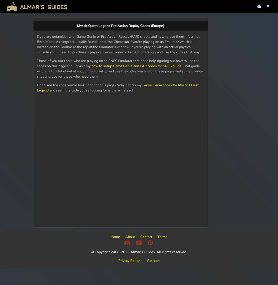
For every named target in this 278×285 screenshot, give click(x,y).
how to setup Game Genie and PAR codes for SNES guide (136, 66)
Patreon (153, 260)
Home (115, 237)
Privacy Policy (129, 260)
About (130, 237)
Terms (162, 237)
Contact (146, 237)
